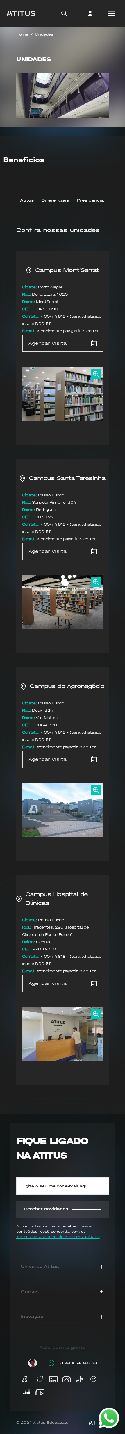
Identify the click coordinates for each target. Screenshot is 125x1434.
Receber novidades (46, 1208)
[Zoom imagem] (96, 374)
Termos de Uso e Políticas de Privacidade (58, 1237)
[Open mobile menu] (112, 13)
